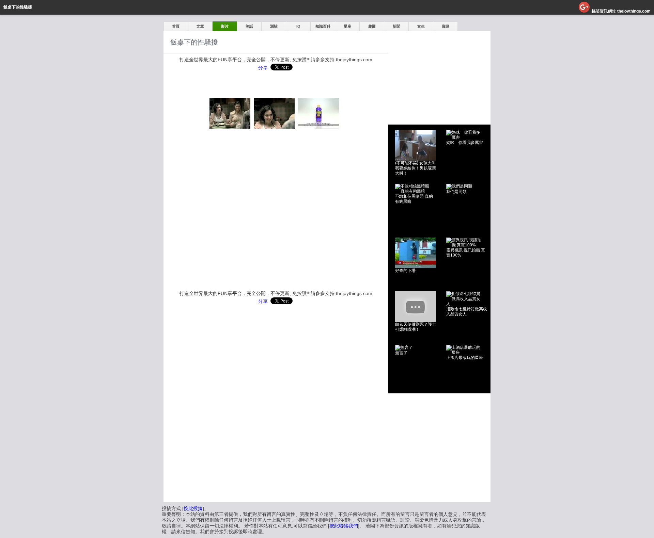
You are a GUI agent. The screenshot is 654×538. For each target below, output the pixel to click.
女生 (421, 26)
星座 (347, 26)
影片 (225, 26)
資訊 (445, 26)
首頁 (176, 26)
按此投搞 (193, 508)
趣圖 (372, 26)
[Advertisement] (439, 73)
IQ (298, 26)
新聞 (396, 26)
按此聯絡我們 (343, 525)
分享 (263, 67)
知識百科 (322, 26)
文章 (200, 26)
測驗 (274, 26)
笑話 (249, 26)
